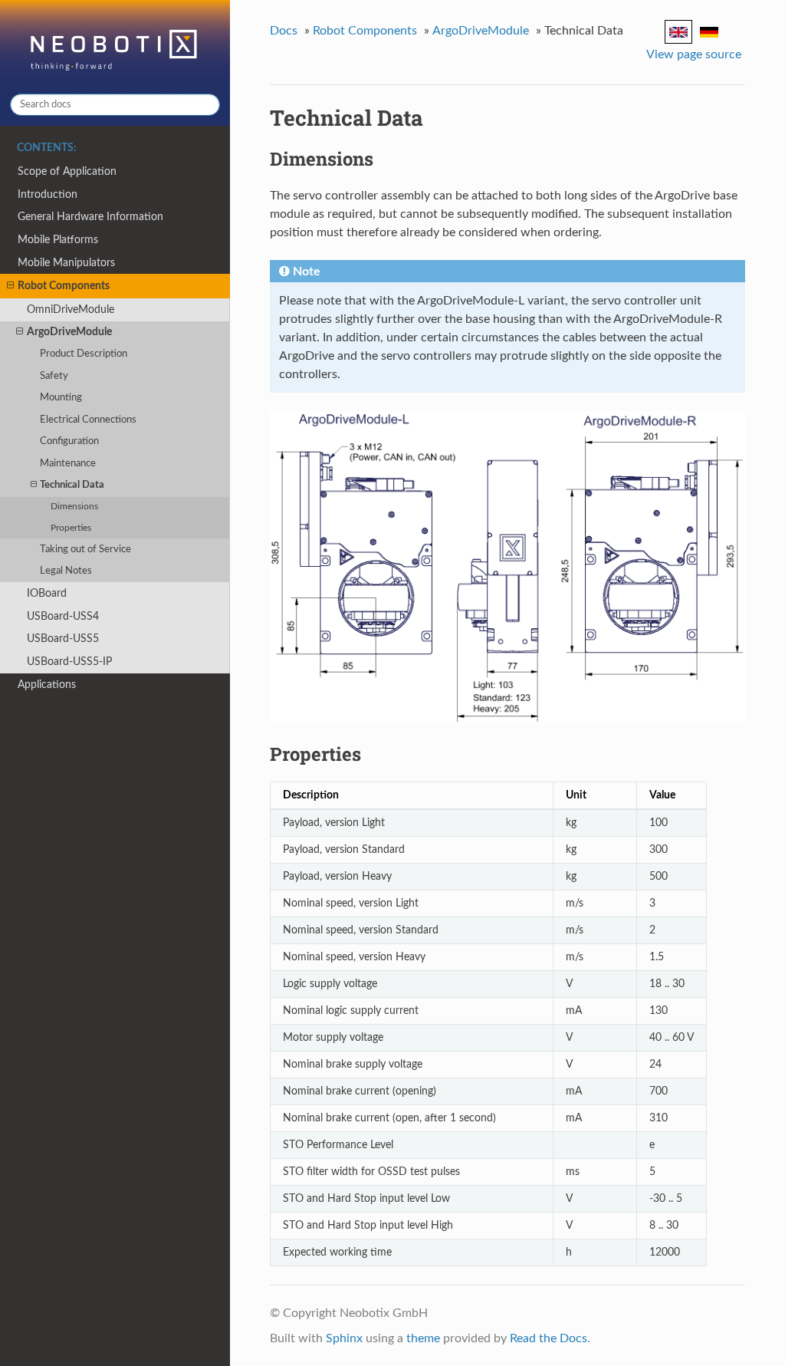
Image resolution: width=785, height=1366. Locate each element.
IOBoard (47, 593)
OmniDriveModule (70, 309)
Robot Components (64, 285)
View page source (693, 54)
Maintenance (68, 464)
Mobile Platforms (58, 239)
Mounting (61, 398)
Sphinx (344, 1338)
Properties (71, 528)
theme (423, 1338)
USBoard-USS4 (63, 616)
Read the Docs (548, 1338)
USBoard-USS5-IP (69, 661)
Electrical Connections (88, 420)
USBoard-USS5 (63, 638)
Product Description (83, 354)
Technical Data (72, 485)
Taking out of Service (85, 550)
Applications (47, 684)
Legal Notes (66, 571)
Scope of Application (67, 171)
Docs (283, 31)
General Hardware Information (90, 216)
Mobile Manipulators (66, 262)
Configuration (69, 441)
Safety (54, 376)
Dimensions (74, 506)
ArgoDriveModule (69, 331)
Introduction (47, 194)
